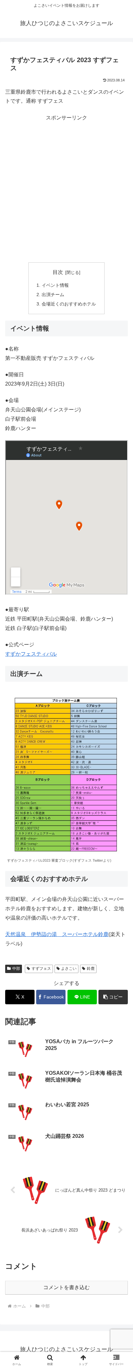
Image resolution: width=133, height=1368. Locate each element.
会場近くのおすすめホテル (69, 303)
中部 (16, 968)
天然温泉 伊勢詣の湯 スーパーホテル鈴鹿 (56, 934)
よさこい (69, 968)
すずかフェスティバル (31, 654)
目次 (58, 272)
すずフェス (41, 968)
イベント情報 (55, 285)
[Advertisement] (66, 188)
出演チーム (53, 294)
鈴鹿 (91, 968)
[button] (119, 993)
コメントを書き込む (66, 1287)
